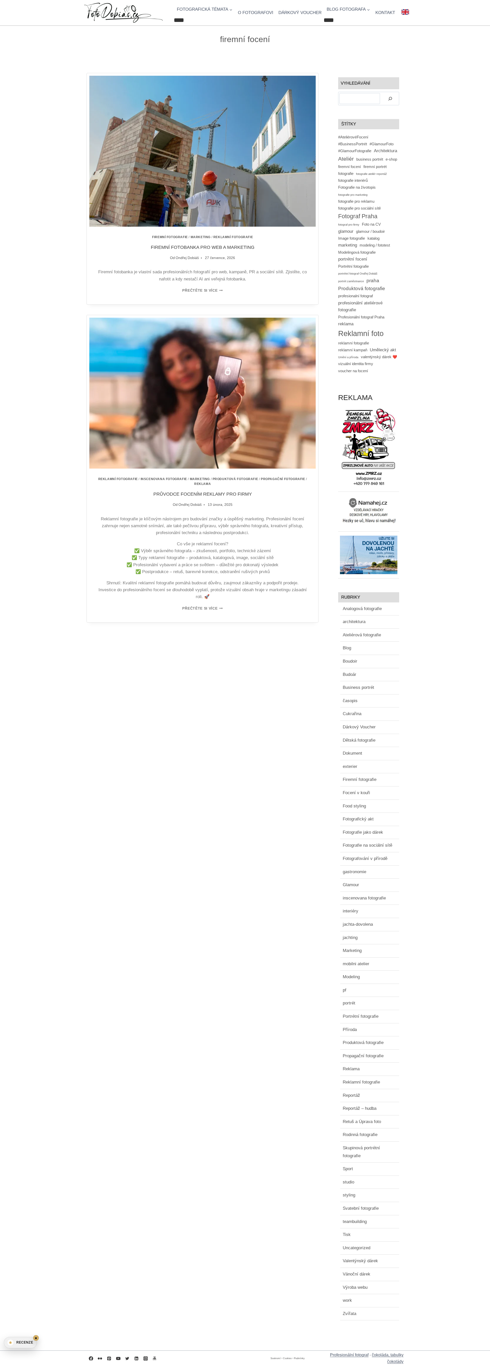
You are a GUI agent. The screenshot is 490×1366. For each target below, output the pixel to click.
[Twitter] (127, 1358)
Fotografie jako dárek (363, 832)
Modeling (351, 976)
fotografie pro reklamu (356, 201)
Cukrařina (352, 713)
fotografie (345, 174)
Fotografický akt (358, 819)
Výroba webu (355, 1287)
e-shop (391, 159)
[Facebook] (91, 1358)
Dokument (352, 753)
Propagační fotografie (283, 479)
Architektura (385, 150)
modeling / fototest (375, 245)
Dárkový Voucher (359, 727)
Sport (348, 1168)
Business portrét (358, 687)
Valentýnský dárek (360, 1260)
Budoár (349, 674)
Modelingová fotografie (357, 252)
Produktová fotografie (235, 479)
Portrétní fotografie (353, 266)
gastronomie (354, 871)
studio (348, 1182)
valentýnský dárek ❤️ (379, 357)
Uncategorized (356, 1247)
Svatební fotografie (361, 1208)
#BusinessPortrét (352, 144)
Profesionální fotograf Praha (361, 317)
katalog (373, 238)
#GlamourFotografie (354, 151)
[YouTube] (118, 1358)
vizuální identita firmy (355, 364)
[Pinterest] (109, 1358)
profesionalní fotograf (355, 296)
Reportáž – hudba (359, 1108)
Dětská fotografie (359, 740)
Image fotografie (351, 238)
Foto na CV (371, 224)
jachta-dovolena (358, 924)
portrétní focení (352, 259)
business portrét (369, 159)
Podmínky (299, 1358)
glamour (345, 231)
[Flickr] (100, 1358)
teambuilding (355, 1221)
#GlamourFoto (382, 144)
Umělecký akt (383, 349)
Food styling (354, 806)
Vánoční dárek (356, 1274)
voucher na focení (353, 371)
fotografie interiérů (353, 180)
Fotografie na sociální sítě (367, 845)
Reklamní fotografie (233, 237)
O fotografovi (255, 12)
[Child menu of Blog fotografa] (328, 20)
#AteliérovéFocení (353, 137)
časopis (350, 700)
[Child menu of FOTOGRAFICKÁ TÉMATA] (178, 20)
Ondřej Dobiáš (187, 258)
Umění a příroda (348, 357)
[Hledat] (390, 98)
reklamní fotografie (353, 343)
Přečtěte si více (202, 290)
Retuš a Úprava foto (362, 1121)
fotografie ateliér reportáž (371, 173)
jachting (350, 937)
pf (344, 990)
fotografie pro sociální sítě (359, 208)
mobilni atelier (356, 963)
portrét (349, 1003)
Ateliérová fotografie (362, 635)
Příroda (350, 1029)
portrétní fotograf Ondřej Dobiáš (357, 273)
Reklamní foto (361, 333)
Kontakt (385, 12)
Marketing (201, 237)
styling (349, 1195)
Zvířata (349, 1313)
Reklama (202, 484)
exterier (350, 766)
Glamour (351, 884)
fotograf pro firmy (348, 224)
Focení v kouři (356, 792)
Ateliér (346, 159)
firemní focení (349, 167)
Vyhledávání (355, 83)
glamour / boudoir (370, 231)
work (347, 1300)
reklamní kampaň (352, 350)
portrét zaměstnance (351, 281)
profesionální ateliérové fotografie (360, 306)
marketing (347, 245)
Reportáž (351, 1095)
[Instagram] (145, 1358)
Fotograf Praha (357, 216)
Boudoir (350, 661)
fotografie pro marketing (353, 194)
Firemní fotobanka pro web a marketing (202, 247)
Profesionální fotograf (349, 1355)
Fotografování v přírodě (365, 858)
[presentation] (202, 151)
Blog (347, 648)
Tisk (347, 1234)
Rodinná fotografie (360, 1134)
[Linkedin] (136, 1358)
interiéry (350, 911)
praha (372, 280)
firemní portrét (375, 167)
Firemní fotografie (170, 237)
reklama (345, 323)
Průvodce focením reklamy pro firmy (202, 494)
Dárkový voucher (300, 12)
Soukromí (276, 1358)
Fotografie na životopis (357, 187)
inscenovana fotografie (164, 479)
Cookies (287, 1358)
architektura (354, 621)
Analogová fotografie (362, 608)
